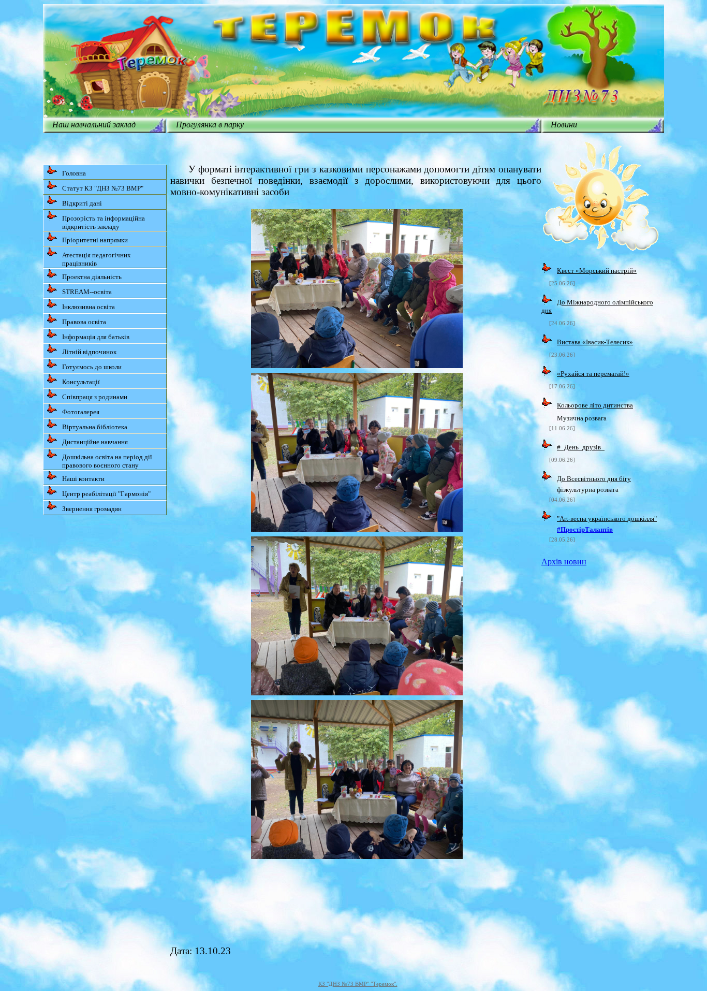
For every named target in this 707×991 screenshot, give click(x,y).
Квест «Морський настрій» (597, 270)
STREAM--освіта (87, 292)
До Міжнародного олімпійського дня (597, 306)
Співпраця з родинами (94, 397)
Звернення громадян (92, 509)
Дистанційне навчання (95, 442)
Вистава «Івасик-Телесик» (595, 342)
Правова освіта (84, 322)
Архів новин (563, 561)
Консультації (81, 382)
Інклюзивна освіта (88, 307)
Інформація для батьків (95, 337)
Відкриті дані (82, 203)
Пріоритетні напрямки (95, 240)
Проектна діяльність (92, 277)
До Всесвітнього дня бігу (594, 479)
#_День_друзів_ (581, 447)
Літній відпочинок (89, 352)
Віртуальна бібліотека (94, 427)
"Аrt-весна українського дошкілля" (607, 518)
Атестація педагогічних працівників (96, 259)
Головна (74, 173)
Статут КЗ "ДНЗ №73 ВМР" (102, 188)
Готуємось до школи (92, 367)
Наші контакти (83, 479)
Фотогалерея (80, 412)
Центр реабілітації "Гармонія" (106, 494)
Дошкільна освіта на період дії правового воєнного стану (107, 461)
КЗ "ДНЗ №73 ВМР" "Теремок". (357, 984)
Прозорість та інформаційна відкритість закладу (103, 222)
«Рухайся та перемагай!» (593, 373)
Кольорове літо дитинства (595, 405)
